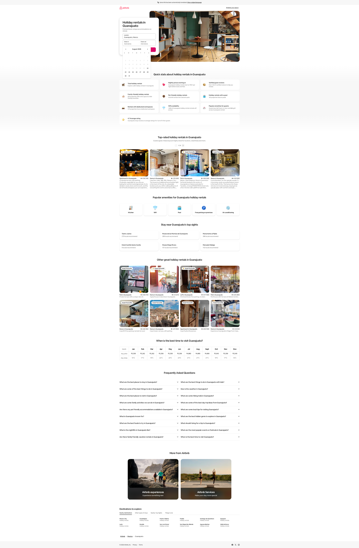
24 (129, 72)
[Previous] (176, 145)
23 (125, 72)
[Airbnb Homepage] (124, 8)
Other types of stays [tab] (141, 513)
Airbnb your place (232, 8)
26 (136, 72)
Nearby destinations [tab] (125, 513)
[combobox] (139, 37)
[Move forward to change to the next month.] (147, 49)
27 (140, 72)
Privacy (135, 545)
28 (144, 72)
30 (125, 76)
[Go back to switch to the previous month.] (125, 49)
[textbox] (131, 44)
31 (129, 76)
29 (147, 72)
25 (133, 72)
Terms (141, 545)
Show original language (194, 2)
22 (147, 68)
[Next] (183, 145)
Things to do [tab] (169, 513)
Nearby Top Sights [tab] (156, 513)
